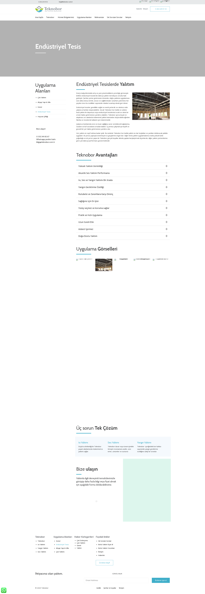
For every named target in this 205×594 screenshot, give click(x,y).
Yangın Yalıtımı (43, 548)
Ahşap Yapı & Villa (44, 102)
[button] (160, 9)
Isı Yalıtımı (41, 544)
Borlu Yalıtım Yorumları (106, 548)
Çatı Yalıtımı (42, 97)
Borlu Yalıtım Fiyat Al (105, 544)
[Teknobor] (48, 9)
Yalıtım (79, 548)
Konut (40, 107)
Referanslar (99, 17)
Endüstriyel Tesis (44, 112)
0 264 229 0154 (43, 2)
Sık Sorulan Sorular (114, 17)
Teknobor (50, 17)
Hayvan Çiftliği (43, 116)
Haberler (139, 9)
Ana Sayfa (39, 17)
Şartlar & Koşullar (110, 588)
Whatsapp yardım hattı (46, 139)
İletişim (145, 9)
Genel (79, 545)
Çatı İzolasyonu (82, 540)
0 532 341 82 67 (42, 136)
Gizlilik (98, 588)
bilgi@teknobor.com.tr (66, 2)
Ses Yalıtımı (42, 552)
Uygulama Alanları (84, 17)
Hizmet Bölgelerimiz (66, 17)
